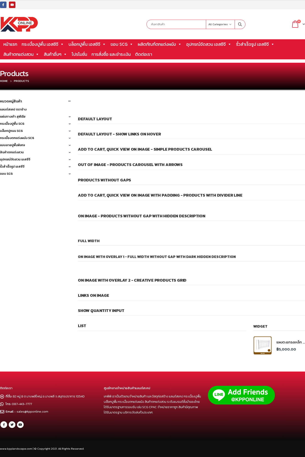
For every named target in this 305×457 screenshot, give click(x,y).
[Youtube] (12, 5)
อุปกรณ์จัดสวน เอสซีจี (206, 44)
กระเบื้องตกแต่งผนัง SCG (17, 138)
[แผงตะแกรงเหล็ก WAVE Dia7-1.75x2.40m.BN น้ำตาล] (262, 345)
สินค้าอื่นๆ (52, 54)
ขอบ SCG (119, 44)
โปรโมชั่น (79, 54)
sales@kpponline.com (32, 411)
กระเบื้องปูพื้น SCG (12, 123)
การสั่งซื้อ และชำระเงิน (111, 54)
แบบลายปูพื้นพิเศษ (12, 145)
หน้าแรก (10, 44)
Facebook (3, 424)
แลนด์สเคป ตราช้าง (13, 109)
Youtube (20, 424)
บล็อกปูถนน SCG (11, 131)
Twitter (12, 424)
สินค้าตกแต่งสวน (18, 54)
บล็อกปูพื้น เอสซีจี (84, 44)
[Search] (240, 24)
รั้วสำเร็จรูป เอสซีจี (252, 44)
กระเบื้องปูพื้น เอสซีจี (40, 44)
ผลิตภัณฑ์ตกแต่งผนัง (157, 44)
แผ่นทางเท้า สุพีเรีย (12, 116)
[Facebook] (3, 5)
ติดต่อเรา (143, 54)
